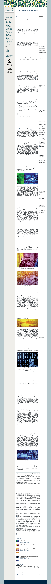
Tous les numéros (7, 44)
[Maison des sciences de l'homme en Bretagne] (9, 72)
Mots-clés (7, 47)
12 (30, 129)
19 (39, 197)
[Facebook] (39, 16)
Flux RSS (14, 581)
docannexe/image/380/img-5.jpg (24, 558)
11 (19, 128)
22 (39, 336)
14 (39, 142)
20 (39, 204)
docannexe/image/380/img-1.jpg (24, 542)
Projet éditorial (8, 50)
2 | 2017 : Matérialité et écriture (23, 8)
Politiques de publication (9, 57)
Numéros (17, 8)
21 (39, 210)
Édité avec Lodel (27, 582)
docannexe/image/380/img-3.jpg (24, 550)
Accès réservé (31, 582)
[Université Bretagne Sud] (9, 68)
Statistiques (37, 581)
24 (16, 536)
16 (39, 154)
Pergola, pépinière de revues (9, 10)
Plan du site (17, 581)
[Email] (42, 16)
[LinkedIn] (41, 16)
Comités (7, 51)
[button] (38, 16)
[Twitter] (40, 16)
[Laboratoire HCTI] (9, 61)
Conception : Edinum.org (21, 582)
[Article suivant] (45, 577)
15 (24, 135)
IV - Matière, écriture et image (31, 8)
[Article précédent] (43, 577)
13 (39, 138)
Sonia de (19, 11)
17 (16, 516)
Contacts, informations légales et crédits (9, 56)
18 (39, 191)
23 (16, 535)
